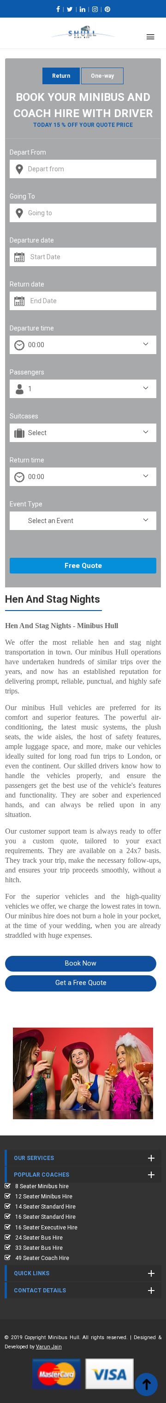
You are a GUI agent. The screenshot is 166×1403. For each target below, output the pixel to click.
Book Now (80, 963)
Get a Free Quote (81, 983)
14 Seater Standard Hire (45, 1206)
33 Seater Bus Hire (39, 1248)
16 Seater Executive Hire (46, 1227)
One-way (102, 76)
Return (61, 76)
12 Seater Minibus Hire (43, 1196)
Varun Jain (49, 1347)
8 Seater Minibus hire (42, 1186)
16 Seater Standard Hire (45, 1217)
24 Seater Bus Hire (39, 1238)
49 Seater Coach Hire (42, 1258)
